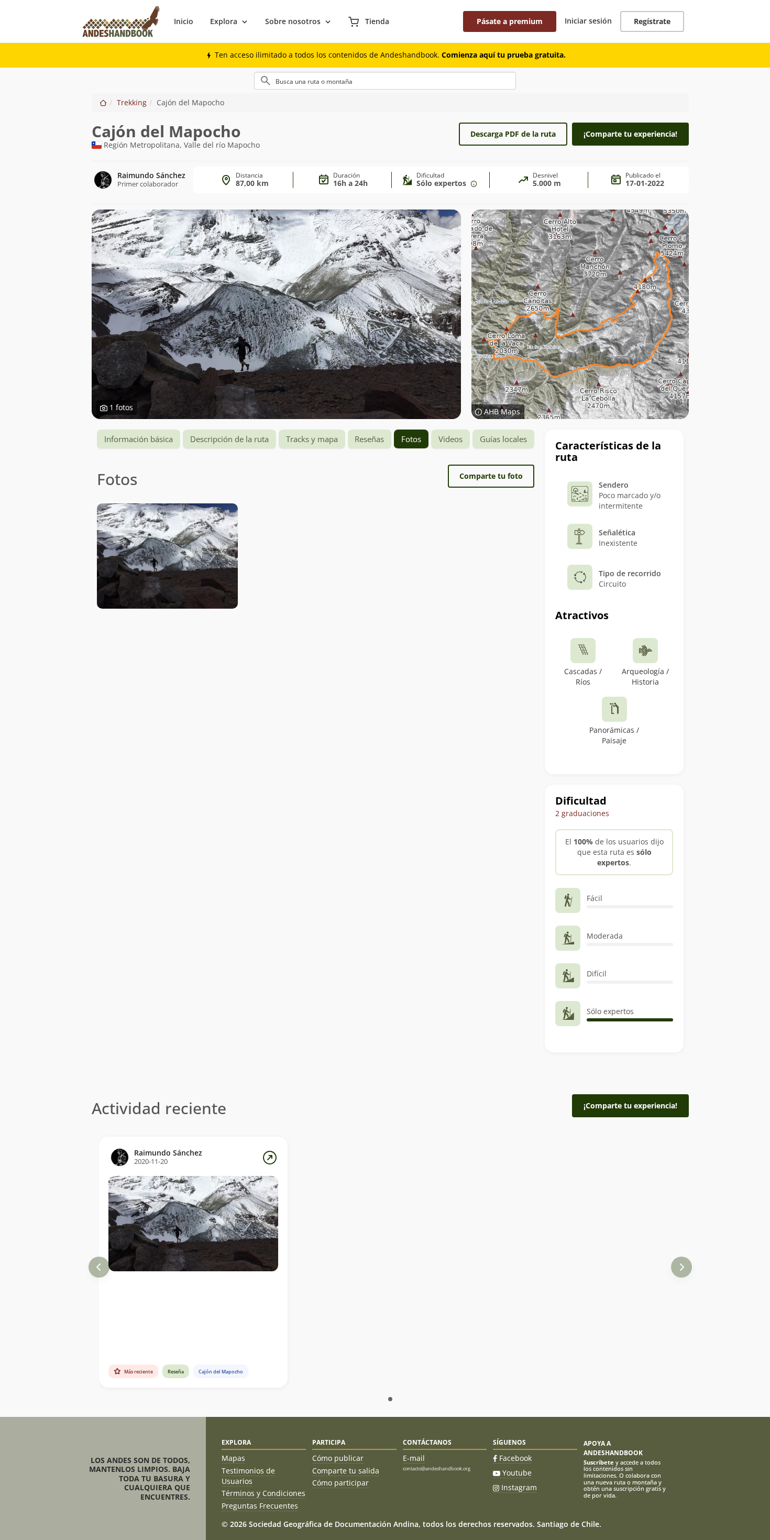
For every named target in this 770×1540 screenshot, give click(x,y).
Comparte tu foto (491, 476)
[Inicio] (103, 102)
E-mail (414, 1458)
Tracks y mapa (312, 439)
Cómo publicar (338, 1458)
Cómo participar (340, 1483)
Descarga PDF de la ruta (513, 134)
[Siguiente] (681, 1267)
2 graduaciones (582, 813)
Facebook (515, 1458)
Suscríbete (599, 1462)
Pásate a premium (510, 21)
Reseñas (369, 439)
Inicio (183, 21)
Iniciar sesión (588, 21)
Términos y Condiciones (263, 1493)
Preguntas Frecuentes (260, 1506)
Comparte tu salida (345, 1471)
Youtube (517, 1473)
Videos (450, 439)
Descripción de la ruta (229, 439)
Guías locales (503, 439)
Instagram (519, 1487)
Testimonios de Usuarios (248, 1476)
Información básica (138, 439)
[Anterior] (99, 1267)
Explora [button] (223, 21)
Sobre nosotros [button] (293, 21)
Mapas (233, 1458)
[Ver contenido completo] (269, 1157)
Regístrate (652, 21)
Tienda (376, 21)
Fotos (411, 439)
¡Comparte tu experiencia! (630, 134)
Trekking (132, 102)
